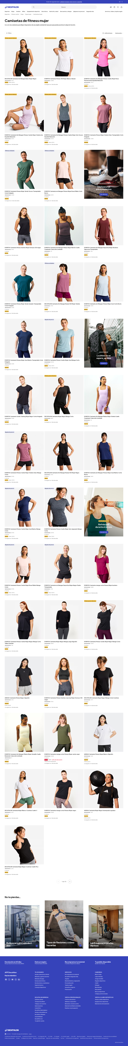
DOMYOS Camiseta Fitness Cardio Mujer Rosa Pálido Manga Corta (22, 586)
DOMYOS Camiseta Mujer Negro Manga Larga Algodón (60, 641)
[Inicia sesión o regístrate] (118, 7)
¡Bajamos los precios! (79, 11)
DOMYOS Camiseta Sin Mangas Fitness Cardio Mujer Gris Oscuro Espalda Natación (63, 136)
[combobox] (119, 33)
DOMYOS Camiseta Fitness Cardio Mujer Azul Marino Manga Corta (22, 530)
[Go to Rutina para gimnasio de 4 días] (37, 946)
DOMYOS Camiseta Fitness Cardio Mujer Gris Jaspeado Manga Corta (63, 530)
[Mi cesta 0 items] (121, 7)
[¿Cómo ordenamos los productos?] (103, 33)
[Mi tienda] (111, 7)
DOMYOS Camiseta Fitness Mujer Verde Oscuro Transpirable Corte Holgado (23, 192)
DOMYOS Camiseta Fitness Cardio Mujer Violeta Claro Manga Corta (23, 473)
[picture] (24, 56)
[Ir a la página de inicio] (12, 7)
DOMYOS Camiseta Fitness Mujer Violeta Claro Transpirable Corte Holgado (103, 136)
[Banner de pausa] (120, 2)
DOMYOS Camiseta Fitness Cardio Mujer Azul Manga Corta (61, 360)
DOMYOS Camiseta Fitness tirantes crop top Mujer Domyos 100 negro (63, 698)
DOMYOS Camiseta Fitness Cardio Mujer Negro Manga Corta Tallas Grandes (23, 642)
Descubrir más (103, 532)
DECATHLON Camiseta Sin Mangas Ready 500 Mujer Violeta (62, 304)
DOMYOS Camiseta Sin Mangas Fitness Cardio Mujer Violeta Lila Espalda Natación (24, 136)
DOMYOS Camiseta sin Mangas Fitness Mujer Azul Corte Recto (102, 304)
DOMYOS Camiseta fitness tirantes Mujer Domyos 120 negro (23, 247)
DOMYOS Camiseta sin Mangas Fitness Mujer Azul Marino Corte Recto (103, 473)
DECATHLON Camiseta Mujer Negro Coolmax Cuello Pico (21, 867)
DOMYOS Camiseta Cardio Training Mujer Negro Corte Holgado (23, 416)
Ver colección (103, 194)
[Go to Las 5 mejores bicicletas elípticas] (121, 946)
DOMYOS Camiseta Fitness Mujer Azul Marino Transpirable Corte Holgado (24, 361)
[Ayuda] (114, 7)
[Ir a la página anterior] (58, 881)
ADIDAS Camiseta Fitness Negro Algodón (17, 698)
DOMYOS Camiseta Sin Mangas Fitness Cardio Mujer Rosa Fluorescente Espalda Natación (101, 79)
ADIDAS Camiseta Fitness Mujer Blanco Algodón (98, 754)
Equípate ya (103, 363)
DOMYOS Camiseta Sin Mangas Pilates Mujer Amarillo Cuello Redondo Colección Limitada (23, 755)
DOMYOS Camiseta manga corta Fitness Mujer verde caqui (62, 754)
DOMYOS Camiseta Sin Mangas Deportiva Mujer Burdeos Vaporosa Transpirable (101, 248)
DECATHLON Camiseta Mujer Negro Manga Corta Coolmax (101, 698)
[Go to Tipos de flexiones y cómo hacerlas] (80, 945)
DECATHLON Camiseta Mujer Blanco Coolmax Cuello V (21, 810)
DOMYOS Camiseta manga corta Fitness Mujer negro (60, 810)
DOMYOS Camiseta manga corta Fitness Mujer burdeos (100, 585)
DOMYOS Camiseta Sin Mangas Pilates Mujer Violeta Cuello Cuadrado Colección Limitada (101, 417)
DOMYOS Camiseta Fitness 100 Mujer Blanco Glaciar (60, 78)
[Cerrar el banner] (122, 2)
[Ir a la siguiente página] (70, 881)
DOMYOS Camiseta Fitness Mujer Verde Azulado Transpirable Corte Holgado (23, 304)
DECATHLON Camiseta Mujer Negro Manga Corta (58, 416)
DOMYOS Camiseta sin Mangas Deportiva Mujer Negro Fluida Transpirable (62, 586)
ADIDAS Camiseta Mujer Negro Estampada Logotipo (99, 810)
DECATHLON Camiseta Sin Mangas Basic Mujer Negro (20, 78)
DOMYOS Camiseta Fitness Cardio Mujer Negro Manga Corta (102, 641)
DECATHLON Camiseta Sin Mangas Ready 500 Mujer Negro (61, 472)
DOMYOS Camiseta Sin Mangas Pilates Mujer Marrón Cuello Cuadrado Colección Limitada (62, 248)
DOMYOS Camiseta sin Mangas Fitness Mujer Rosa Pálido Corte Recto (63, 192)
